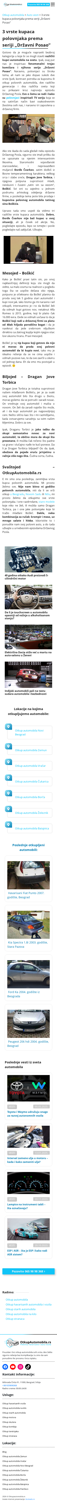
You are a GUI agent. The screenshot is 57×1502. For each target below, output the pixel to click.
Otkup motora (9, 1417)
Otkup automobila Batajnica (32, 828)
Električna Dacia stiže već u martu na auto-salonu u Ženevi (28, 654)
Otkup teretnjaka (10, 1431)
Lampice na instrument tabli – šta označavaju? (26, 1206)
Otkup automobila (13, 15)
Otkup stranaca (15, 1319)
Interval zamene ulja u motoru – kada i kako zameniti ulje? (27, 1160)
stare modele (47, 501)
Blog (4, 1451)
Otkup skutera (9, 1422)
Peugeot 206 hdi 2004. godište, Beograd (28, 1044)
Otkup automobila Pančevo (15, 1489)
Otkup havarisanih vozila (14, 1403)
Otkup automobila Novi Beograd (17, 1465)
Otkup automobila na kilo (21, 1314)
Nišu (47, 494)
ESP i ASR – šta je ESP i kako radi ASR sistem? (27, 1252)
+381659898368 (9, 1385)
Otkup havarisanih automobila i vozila (28, 1304)
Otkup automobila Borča (30, 797)
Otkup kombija (9, 1426)
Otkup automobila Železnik (31, 813)
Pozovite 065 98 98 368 (38, 4)
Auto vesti (33, 15)
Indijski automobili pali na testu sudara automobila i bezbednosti (26, 692)
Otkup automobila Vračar (30, 766)
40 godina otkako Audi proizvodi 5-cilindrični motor (26, 577)
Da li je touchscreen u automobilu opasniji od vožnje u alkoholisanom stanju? (27, 615)
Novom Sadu (33, 494)
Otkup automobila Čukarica (31, 781)
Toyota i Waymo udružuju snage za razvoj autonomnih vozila (27, 1113)
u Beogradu (17, 494)
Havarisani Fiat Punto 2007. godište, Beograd (25, 895)
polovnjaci (12, 97)
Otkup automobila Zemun (31, 750)
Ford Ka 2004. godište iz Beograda (23, 994)
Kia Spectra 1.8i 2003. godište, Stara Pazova (27, 944)
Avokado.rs (30, 1499)
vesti (12, 1106)
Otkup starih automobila (20, 1309)
